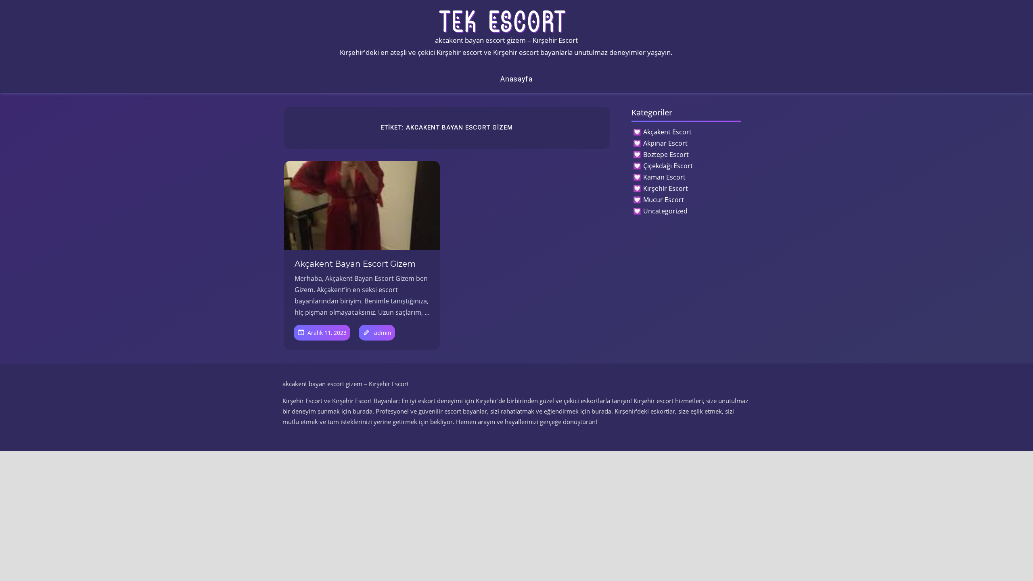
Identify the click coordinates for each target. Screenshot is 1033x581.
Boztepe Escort (666, 154)
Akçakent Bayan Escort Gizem (355, 264)
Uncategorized (665, 211)
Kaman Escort (664, 177)
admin (382, 332)
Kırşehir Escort (665, 188)
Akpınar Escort (665, 143)
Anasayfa (516, 79)
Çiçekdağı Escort (668, 165)
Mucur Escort (663, 199)
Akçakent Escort (667, 131)
